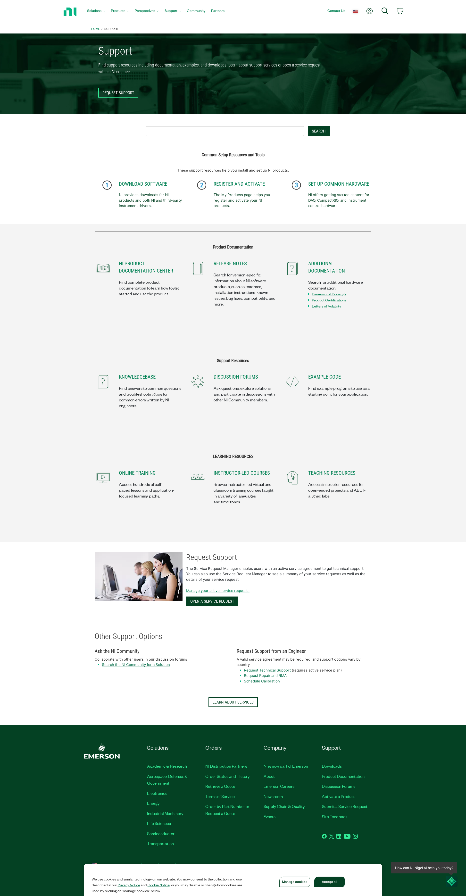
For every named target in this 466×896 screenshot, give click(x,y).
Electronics (157, 793)
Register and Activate (239, 184)
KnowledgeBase (137, 377)
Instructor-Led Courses (242, 473)
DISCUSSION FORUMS (236, 377)
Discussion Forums (338, 786)
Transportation (160, 843)
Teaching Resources (331, 473)
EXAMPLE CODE (324, 377)
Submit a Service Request (344, 806)
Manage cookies (294, 882)
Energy (153, 803)
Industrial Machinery (165, 813)
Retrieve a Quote (220, 786)
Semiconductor (161, 833)
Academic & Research (167, 766)
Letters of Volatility (326, 306)
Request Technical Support (267, 670)
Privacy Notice (129, 884)
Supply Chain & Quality (284, 806)
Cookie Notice (159, 884)
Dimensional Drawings (329, 293)
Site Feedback (335, 816)
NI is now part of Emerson (286, 766)
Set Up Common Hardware (338, 184)
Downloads (332, 766)
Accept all (329, 882)
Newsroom (273, 796)
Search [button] (319, 131)
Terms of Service (220, 796)
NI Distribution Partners (226, 766)
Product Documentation (343, 776)
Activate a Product (338, 796)
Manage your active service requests (218, 590)
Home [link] (95, 28)
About (269, 776)
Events (269, 816)
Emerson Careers (279, 786)
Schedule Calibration (262, 681)
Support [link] (111, 28)
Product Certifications (329, 300)
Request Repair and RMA (265, 675)
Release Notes (230, 263)
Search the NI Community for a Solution (136, 664)
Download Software (143, 184)
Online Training (137, 473)
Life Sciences (159, 823)
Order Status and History (227, 776)
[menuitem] (96, 12)
